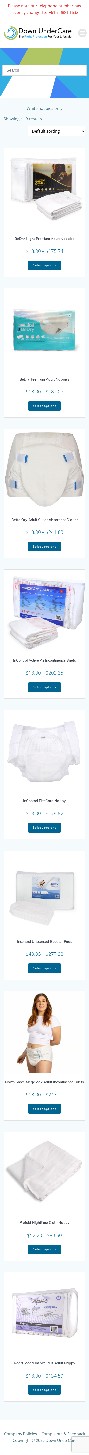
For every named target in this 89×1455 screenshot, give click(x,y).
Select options (44, 265)
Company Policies (20, 1434)
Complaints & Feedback (63, 1434)
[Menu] (82, 33)
